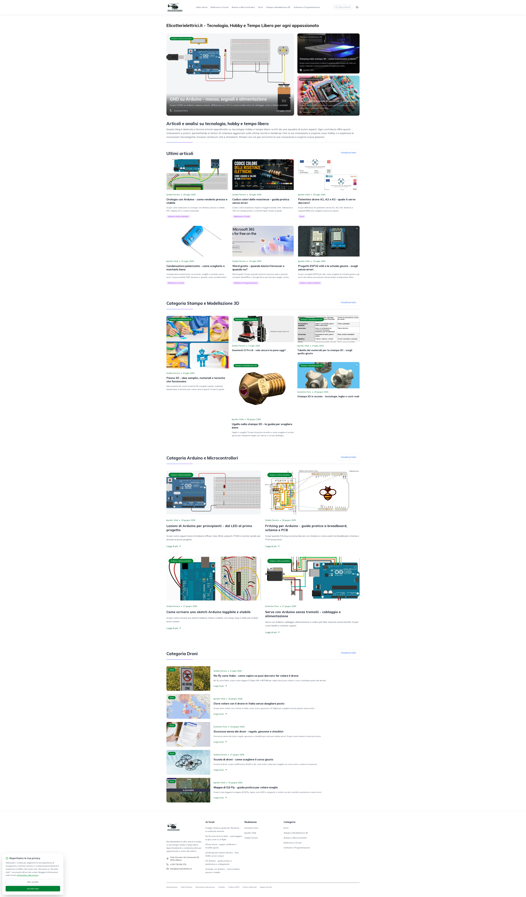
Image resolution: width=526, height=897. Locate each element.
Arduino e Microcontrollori (243, 7)
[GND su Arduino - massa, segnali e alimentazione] (230, 74)
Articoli (210, 822)
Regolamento (172, 887)
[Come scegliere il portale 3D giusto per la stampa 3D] (328, 96)
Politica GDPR (233, 887)
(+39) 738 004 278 (178, 864)
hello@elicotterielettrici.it (181, 869)
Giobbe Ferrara (173, 194)
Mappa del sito (266, 887)
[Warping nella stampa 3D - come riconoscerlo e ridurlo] (328, 53)
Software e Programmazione (307, 7)
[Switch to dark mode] (357, 7)
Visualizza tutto (348, 152)
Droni (260, 7)
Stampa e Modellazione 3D (278, 7)
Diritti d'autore (186, 887)
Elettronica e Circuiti (219, 7)
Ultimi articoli (201, 7)
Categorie (289, 822)
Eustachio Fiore (304, 392)
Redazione (251, 822)
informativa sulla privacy (27, 875)
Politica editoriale (250, 887)
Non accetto (32, 882)
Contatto (221, 887)
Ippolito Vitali (304, 194)
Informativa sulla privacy (205, 887)
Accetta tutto (33, 888)
